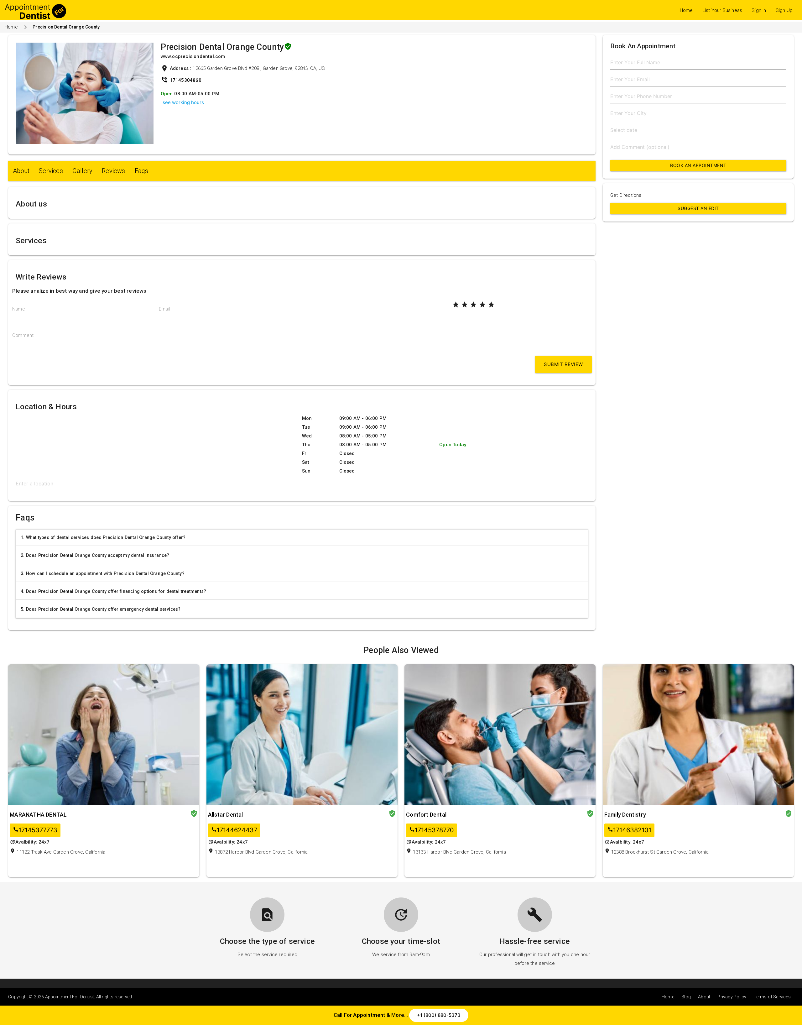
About (21, 171)
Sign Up (784, 10)
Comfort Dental (426, 814)
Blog (686, 996)
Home (686, 10)
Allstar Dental (225, 814)
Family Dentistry (625, 814)
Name (18, 309)
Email (164, 309)
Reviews (113, 171)
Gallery (82, 171)
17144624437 (234, 830)
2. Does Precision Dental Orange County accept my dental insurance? (95, 555)
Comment (23, 335)
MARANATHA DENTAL (38, 814)
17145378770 (431, 830)
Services (51, 171)
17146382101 (629, 830)
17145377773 (35, 830)
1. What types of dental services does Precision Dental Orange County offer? (103, 537)
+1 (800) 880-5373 (439, 1015)
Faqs (141, 171)
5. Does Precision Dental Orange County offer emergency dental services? (100, 609)
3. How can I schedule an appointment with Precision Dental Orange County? (103, 573)
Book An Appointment (698, 165)
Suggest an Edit (698, 208)
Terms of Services (771, 996)
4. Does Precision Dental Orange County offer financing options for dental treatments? (113, 591)
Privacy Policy (731, 996)
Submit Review (563, 364)
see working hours (183, 102)
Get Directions (626, 195)
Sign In (759, 10)
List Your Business (722, 10)
